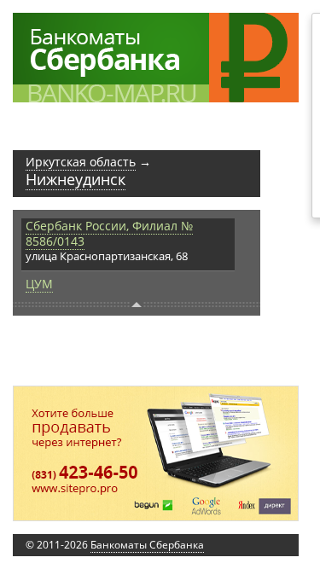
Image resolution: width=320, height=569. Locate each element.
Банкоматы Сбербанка (147, 544)
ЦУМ (39, 284)
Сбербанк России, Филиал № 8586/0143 (109, 233)
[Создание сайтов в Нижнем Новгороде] (156, 453)
